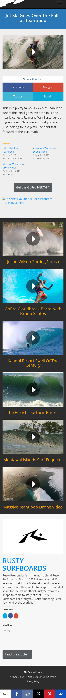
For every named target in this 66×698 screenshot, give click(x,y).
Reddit (48, 96)
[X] (38, 694)
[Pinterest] (49, 694)
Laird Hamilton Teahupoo (11, 150)
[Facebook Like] (27, 694)
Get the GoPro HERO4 (31, 187)
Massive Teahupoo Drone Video (13, 166)
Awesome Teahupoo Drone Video (44, 150)
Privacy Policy (33, 681)
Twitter (17, 96)
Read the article (16, 654)
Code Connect (49, 676)
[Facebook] (16, 694)
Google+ (48, 87)
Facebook (18, 87)
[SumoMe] (60, 694)
